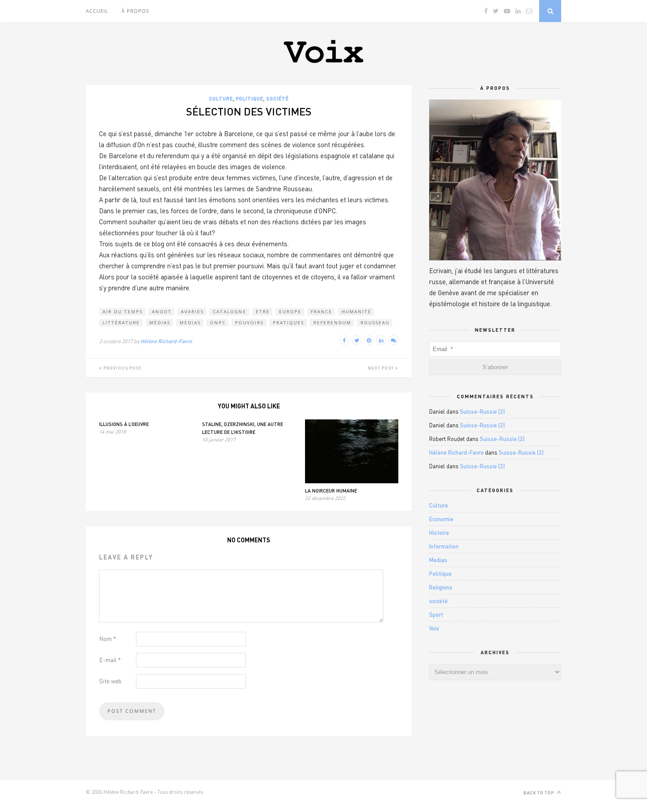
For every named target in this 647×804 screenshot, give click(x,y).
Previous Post (122, 368)
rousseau (375, 322)
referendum (332, 322)
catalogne (229, 311)
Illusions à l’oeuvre (124, 424)
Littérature (121, 322)
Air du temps (123, 311)
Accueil (97, 10)
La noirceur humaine (331, 490)
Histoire (439, 532)
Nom (107, 638)
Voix (434, 628)
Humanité (356, 311)
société (277, 98)
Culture (221, 98)
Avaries (192, 311)
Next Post (381, 368)
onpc (218, 322)
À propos (135, 10)
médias (159, 322)
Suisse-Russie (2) (482, 411)
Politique (249, 98)
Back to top (539, 792)
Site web (110, 681)
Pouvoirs (249, 322)
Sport (436, 614)
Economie (441, 518)
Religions (440, 587)
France (321, 311)
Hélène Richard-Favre (166, 341)
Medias (190, 322)
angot (162, 311)
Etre (263, 311)
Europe (290, 311)
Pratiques (288, 322)
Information (444, 546)
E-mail (110, 659)
